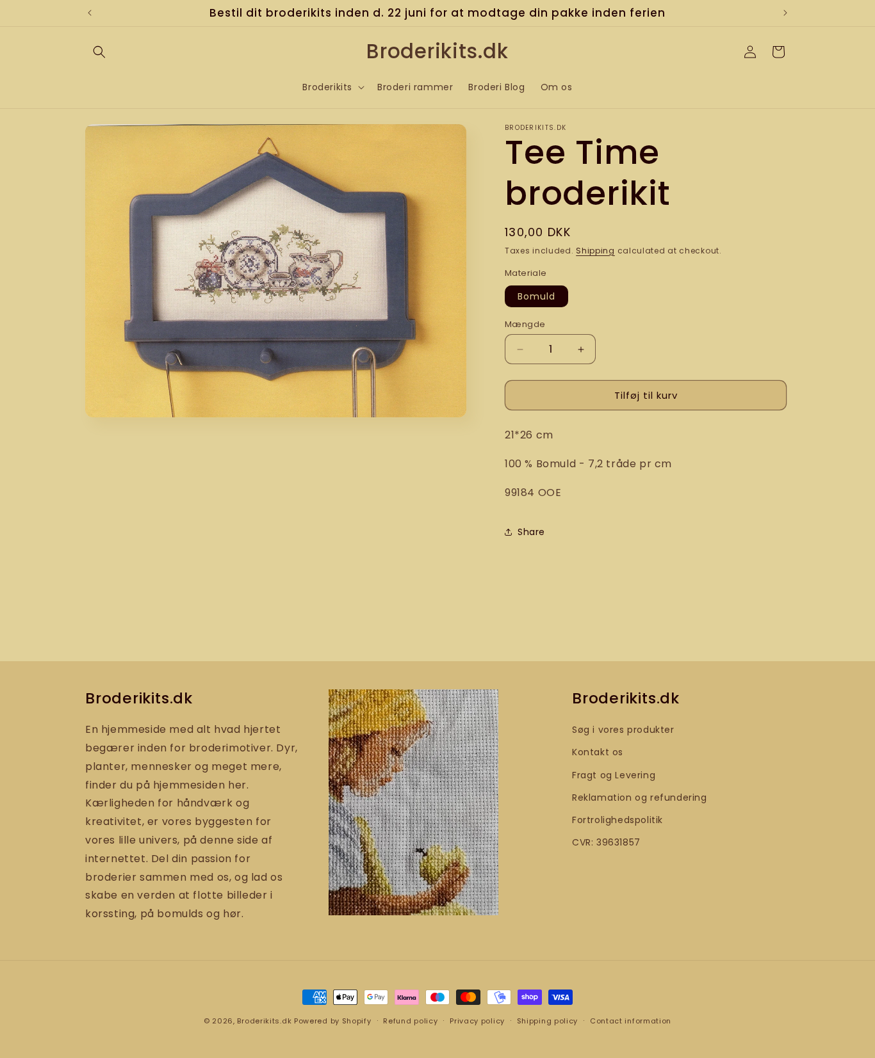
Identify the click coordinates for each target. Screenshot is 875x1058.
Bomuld (536, 296)
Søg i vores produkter (623, 729)
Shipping (595, 250)
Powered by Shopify (333, 1021)
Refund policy (410, 1020)
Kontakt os (597, 752)
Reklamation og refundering (639, 796)
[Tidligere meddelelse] (90, 13)
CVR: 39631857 (606, 841)
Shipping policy (547, 1020)
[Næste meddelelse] (785, 13)
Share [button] (531, 531)
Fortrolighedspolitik (617, 819)
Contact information (630, 1020)
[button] (99, 52)
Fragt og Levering (613, 774)
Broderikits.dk (264, 1021)
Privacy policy (477, 1020)
